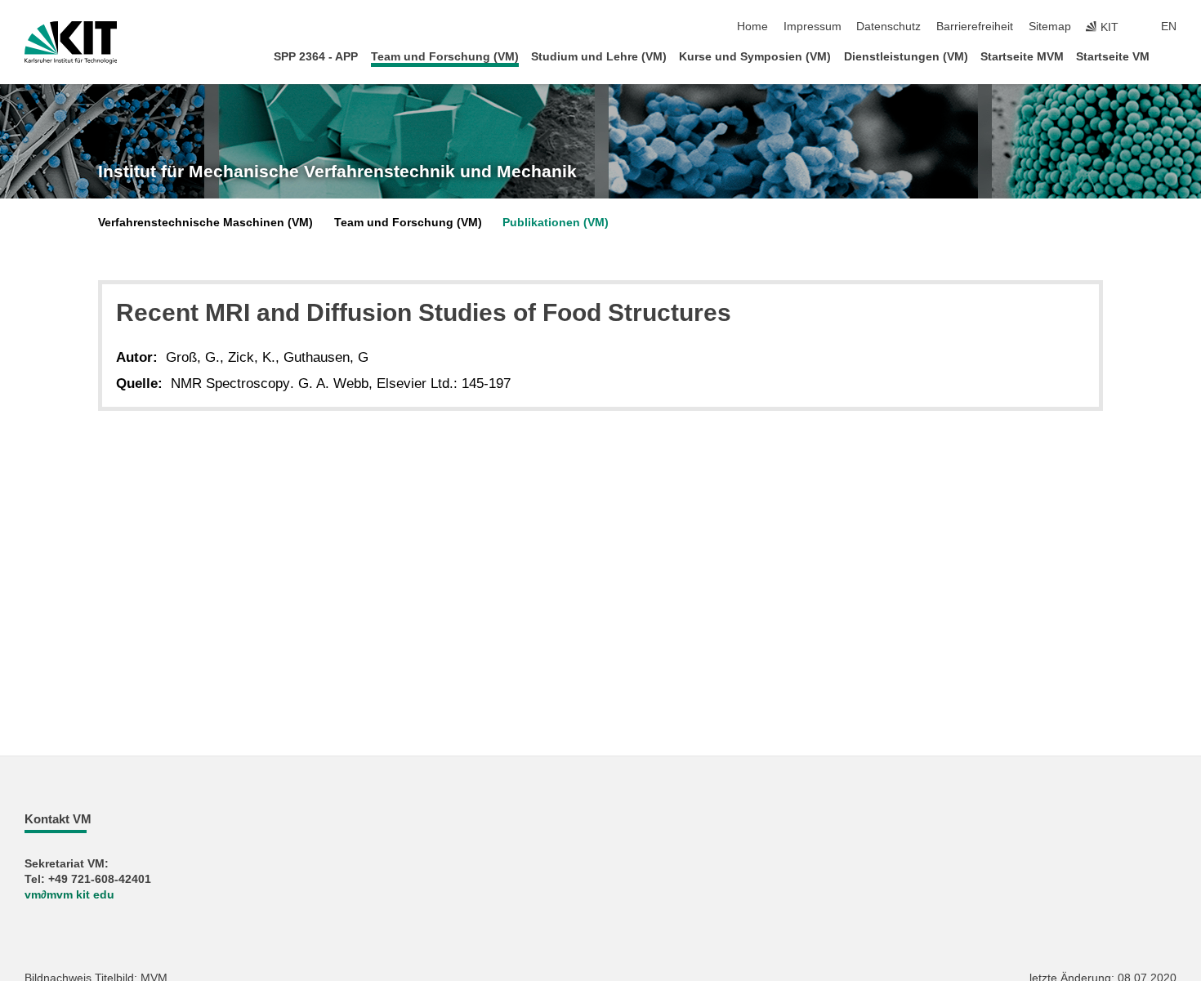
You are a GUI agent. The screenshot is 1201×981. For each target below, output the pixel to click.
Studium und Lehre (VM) (599, 57)
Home (752, 26)
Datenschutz (888, 26)
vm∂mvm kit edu (69, 895)
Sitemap (1050, 26)
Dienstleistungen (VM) (906, 57)
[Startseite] (1171, 56)
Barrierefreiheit (974, 26)
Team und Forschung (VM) (445, 57)
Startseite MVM (1022, 57)
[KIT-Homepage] (71, 42)
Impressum (813, 26)
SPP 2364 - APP (316, 57)
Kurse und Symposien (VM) (755, 57)
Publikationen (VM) (555, 222)
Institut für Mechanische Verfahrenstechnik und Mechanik (337, 171)
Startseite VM (1113, 57)
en (1168, 26)
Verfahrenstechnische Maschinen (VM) (205, 222)
